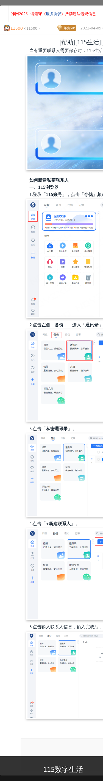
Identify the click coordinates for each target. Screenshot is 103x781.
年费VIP (69, 28)
